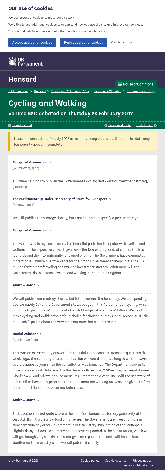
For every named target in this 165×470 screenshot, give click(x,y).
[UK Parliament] (25, 61)
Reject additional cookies (83, 42)
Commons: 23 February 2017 (70, 91)
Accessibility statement (140, 465)
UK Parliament (18, 91)
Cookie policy (90, 460)
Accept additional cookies (32, 42)
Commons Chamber (107, 91)
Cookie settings (122, 42)
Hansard (22, 79)
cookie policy (96, 31)
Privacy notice (142, 460)
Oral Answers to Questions (145, 91)
